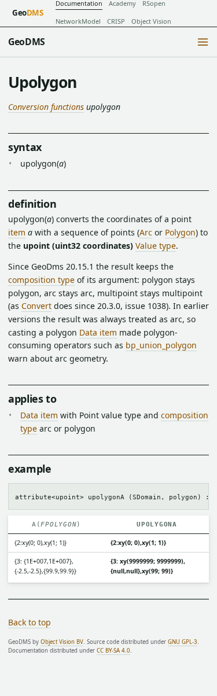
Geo (27, 13)
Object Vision (151, 21)
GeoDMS (26, 41)
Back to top (29, 622)
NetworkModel (78, 21)
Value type (155, 245)
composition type (41, 279)
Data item (98, 332)
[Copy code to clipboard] (196, 495)
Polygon (180, 232)
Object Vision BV (62, 642)
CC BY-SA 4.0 (113, 650)
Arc (145, 232)
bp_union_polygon (161, 345)
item (16, 232)
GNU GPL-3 (182, 642)
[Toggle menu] (203, 42)
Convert (36, 305)
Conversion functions (46, 106)
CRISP (116, 21)
